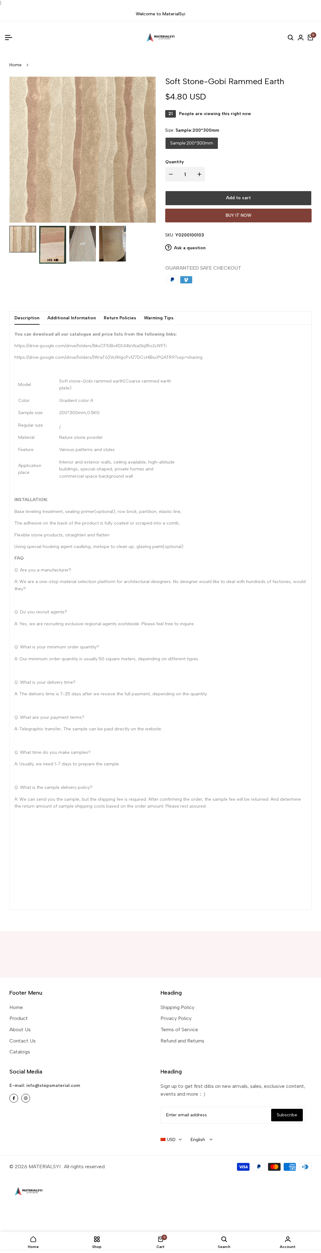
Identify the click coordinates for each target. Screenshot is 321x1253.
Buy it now (238, 215)
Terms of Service (179, 1029)
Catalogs (19, 1052)
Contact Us (22, 1041)
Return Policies (120, 318)
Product (18, 1018)
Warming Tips (158, 318)
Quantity (174, 162)
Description (26, 318)
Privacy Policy (176, 1018)
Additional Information (71, 318)
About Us (20, 1029)
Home (15, 65)
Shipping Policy (177, 1007)
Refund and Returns (182, 1041)
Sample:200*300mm (191, 143)
